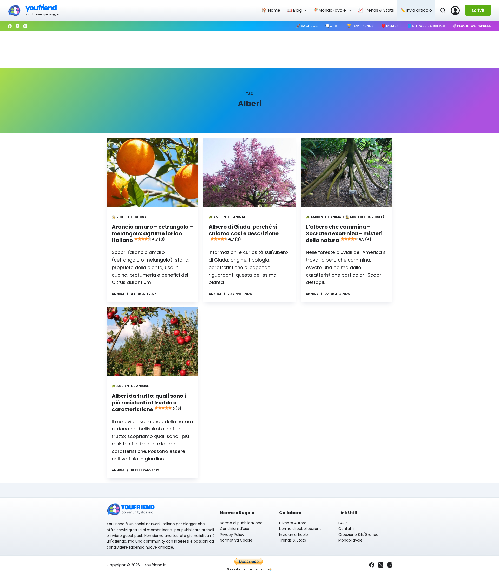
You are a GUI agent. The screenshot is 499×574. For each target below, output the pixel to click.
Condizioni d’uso (234, 528)
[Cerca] (442, 10)
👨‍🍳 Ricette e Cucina (129, 217)
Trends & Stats (292, 540)
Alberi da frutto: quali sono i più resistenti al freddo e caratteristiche (149, 402)
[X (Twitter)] (17, 26)
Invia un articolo (293, 534)
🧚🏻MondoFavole (329, 10)
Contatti (346, 528)
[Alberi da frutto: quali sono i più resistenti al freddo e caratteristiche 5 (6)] (152, 341)
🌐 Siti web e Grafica (426, 25)
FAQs (342, 522)
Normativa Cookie (236, 540)
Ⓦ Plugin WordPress (472, 25)
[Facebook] (10, 26)
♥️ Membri (390, 25)
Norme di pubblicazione (241, 522)
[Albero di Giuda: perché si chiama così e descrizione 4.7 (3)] (249, 172)
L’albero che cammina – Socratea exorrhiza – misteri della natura (344, 233)
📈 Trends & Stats (376, 10)
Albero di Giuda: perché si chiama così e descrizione (244, 232)
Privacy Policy (232, 534)
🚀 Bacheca (307, 25)
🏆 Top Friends (360, 25)
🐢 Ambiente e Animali (228, 217)
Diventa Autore (292, 522)
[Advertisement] (249, 49)
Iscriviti (478, 10)
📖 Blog (294, 10)
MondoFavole (350, 540)
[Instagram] (25, 26)
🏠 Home (271, 10)
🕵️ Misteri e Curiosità (365, 217)
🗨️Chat (332, 25)
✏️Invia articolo (416, 10)
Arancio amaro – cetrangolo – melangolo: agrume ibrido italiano (152, 233)
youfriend (40, 8)
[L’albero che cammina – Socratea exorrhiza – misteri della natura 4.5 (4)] (346, 172)
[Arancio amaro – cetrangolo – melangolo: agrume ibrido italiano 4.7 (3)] (152, 172)
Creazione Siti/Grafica (358, 534)
